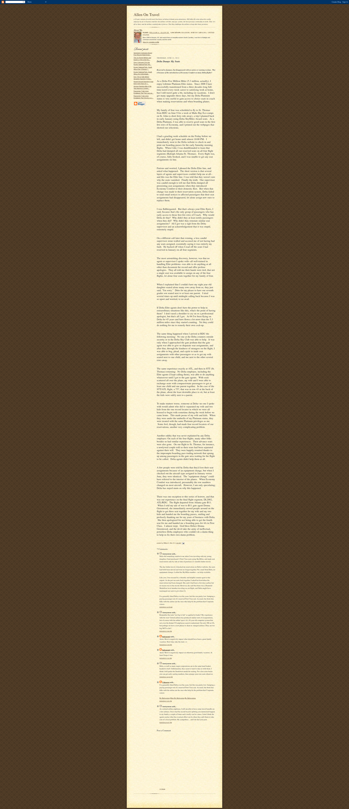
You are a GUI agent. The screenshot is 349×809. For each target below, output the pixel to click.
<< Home (162, 789)
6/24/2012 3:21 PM (166, 701)
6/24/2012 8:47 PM (166, 722)
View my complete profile (151, 42)
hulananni (166, 636)
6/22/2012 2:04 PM (166, 631)
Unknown (165, 682)
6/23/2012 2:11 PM (166, 658)
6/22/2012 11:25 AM (166, 607)
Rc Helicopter (165, 698)
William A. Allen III (159, 33)
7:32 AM (178, 543)
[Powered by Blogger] (140, 105)
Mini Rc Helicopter (177, 698)
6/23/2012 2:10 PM (166, 645)
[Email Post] (182, 543)
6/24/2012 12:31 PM (166, 677)
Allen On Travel (146, 14)
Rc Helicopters (190, 698)
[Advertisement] (186, 51)
